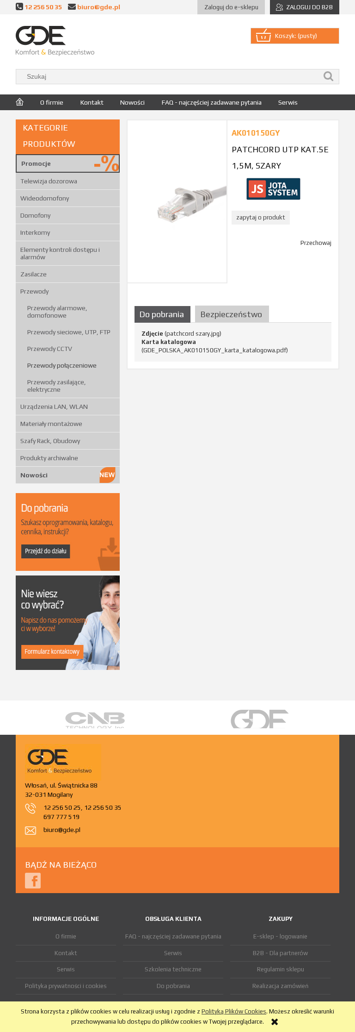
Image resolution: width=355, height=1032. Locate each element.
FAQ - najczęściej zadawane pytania (173, 936)
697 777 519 (61, 816)
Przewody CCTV (49, 348)
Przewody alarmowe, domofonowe (57, 311)
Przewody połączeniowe (62, 365)
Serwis (66, 969)
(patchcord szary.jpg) (181, 333)
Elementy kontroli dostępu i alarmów (60, 253)
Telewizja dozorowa (48, 181)
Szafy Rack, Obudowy (50, 440)
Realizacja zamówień (280, 985)
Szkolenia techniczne (173, 969)
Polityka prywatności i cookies (66, 985)
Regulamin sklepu (280, 969)
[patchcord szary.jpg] (177, 201)
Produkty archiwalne (49, 458)
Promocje (36, 163)
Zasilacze (33, 274)
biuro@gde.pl (98, 7)
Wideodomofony (44, 198)
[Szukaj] (328, 76)
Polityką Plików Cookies (234, 1011)
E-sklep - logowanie (280, 936)
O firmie (65, 936)
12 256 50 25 (62, 807)
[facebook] (33, 879)
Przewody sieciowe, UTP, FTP (68, 332)
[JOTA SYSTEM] (273, 188)
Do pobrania (173, 985)
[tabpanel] (232, 342)
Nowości (34, 475)
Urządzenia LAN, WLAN (54, 406)
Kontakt (66, 953)
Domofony (35, 215)
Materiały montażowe (51, 423)
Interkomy (35, 232)
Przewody (34, 291)
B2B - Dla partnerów (280, 953)
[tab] (164, 314)
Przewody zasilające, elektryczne (56, 385)
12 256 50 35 (43, 7)
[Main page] (55, 41)
